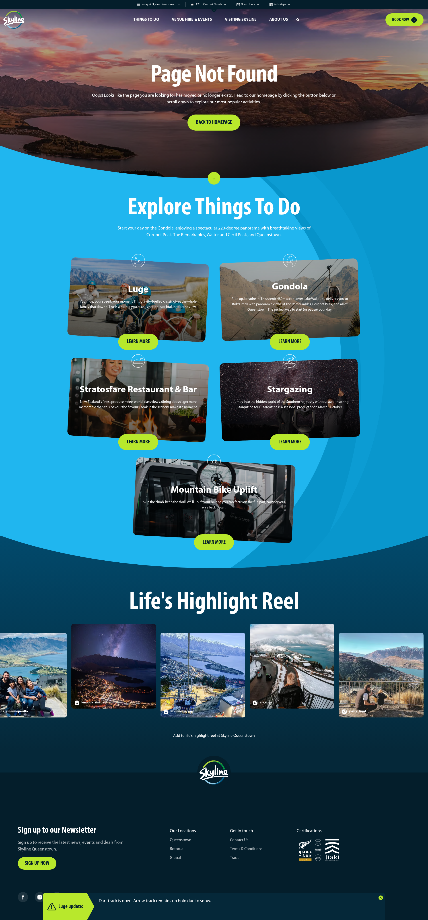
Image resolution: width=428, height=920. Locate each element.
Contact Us (239, 840)
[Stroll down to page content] (214, 178)
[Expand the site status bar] (214, 10)
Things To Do (146, 20)
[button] (297, 19)
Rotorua (176, 849)
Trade (234, 858)
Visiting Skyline (241, 20)
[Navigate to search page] (297, 19)
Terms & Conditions (246, 849)
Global (175, 858)
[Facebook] (23, 897)
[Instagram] (40, 897)
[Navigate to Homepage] (64, 20)
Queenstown (180, 840)
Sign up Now (37, 863)
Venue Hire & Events (192, 20)
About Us (278, 20)
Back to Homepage (214, 122)
